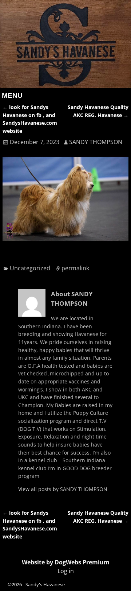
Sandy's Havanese (45, 584)
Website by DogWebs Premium (66, 562)
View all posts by (62, 489)
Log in (65, 571)
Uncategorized (30, 268)
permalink (75, 268)
